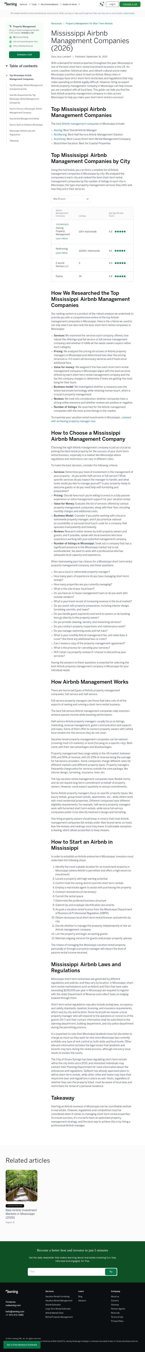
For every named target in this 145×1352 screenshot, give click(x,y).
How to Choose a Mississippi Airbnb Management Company (26, 111)
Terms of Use (117, 1317)
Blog (80, 1297)
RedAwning (60, 135)
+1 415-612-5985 (15, 1315)
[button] (25, 4)
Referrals (115, 1313)
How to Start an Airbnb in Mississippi (26, 125)
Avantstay (60, 139)
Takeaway (14, 141)
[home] (11, 4)
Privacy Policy (117, 1321)
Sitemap (115, 1305)
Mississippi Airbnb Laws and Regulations (22, 133)
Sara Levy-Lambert (61, 57)
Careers (115, 1301)
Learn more (129, 13)
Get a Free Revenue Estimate (22, 1344)
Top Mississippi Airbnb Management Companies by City (26, 87)
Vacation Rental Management (58, 1301)
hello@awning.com (15, 1311)
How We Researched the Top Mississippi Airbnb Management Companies (24, 99)
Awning (58, 130)
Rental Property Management (59, 1317)
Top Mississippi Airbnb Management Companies (22, 77)
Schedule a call (27, 33)
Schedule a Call (130, 4)
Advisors (82, 1301)
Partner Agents (118, 1309)
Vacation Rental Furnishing (57, 1297)
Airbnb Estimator (53, 1305)
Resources (56, 23)
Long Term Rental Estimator (58, 1309)
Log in (112, 4)
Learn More (62, 239)
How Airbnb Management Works (24, 119)
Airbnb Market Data (54, 1313)
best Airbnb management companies (77, 124)
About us (115, 1297)
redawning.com (13, 1305)
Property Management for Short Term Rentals (89, 23)
